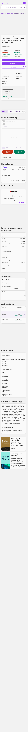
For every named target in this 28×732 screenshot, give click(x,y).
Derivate (8, 13)
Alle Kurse (17, 111)
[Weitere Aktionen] (24, 314)
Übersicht (4, 111)
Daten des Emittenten (17, 98)
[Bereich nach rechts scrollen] (24, 111)
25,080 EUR (17, 52)
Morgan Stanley (8, 46)
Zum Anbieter (21, 202)
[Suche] (24, 7)
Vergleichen (12, 63)
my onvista (13, 7)
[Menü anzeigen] (2, 7)
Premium (19, 7)
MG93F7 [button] (5, 45)
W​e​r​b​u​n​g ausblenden (18, 23)
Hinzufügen (13, 60)
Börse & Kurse (3, 13)
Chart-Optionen (5, 126)
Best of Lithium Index (8, 89)
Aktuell (7, 7)
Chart (11, 111)
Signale (14, 67)
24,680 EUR (5, 52)
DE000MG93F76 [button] (22, 45)
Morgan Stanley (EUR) (6, 48)
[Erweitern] (23, 63)
